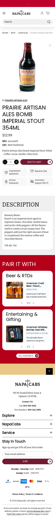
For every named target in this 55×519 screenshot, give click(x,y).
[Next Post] (33, 303)
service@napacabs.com (38, 511)
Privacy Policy (18, 494)
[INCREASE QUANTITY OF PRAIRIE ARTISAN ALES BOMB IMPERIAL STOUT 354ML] (16, 162)
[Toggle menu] (4, 13)
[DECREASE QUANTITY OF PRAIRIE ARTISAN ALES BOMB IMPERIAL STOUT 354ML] (5, 162)
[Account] (42, 13)
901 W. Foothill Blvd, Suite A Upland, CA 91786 (27, 395)
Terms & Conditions (34, 494)
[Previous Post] (21, 303)
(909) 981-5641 (14, 514)
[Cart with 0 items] (49, 13)
